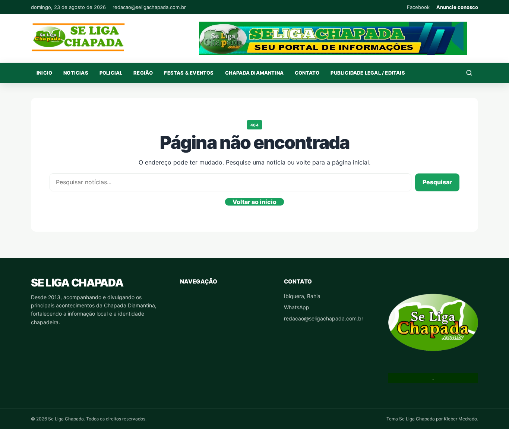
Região (143, 73)
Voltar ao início (254, 202)
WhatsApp (296, 307)
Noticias (75, 73)
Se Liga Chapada (77, 282)
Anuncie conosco (457, 7)
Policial (111, 73)
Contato (307, 73)
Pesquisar (437, 182)
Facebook (418, 7)
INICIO (44, 73)
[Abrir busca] (469, 73)
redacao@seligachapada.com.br (149, 7)
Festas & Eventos (189, 73)
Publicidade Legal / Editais (368, 73)
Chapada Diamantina (254, 73)
